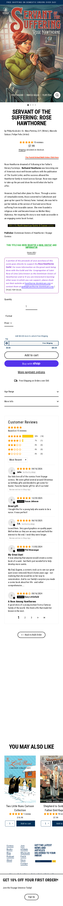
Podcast (10, 856)
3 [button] (31, 617)
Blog (9, 853)
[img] (24, 468)
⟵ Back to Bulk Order (31, 634)
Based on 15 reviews (17, 430)
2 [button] (24, 617)
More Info (8, 401)
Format (9, 316)
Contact (24, 863)
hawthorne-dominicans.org (37, 283)
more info (31, 252)
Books (9, 849)
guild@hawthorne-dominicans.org (37, 287)
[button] (27, 142)
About (9, 860)
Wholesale (25, 853)
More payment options (31, 372)
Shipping (22, 150)
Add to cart (29, 725)
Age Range (9, 391)
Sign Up (31, 897)
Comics (10, 846)
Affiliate (24, 849)
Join (22, 846)
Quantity (8, 299)
